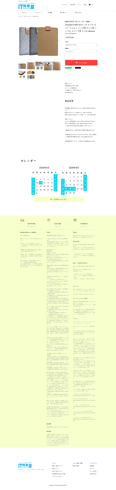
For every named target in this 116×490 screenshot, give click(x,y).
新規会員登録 (72, 4)
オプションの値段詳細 (70, 88)
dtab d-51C (35, 16)
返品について (68, 83)
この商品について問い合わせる (73, 90)
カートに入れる (83, 62)
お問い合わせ (78, 12)
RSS (74, 466)
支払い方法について (57, 471)
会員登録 (92, 466)
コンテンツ (37, 12)
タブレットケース (27, 16)
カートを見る (93, 471)
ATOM (77, 466)
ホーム (20, 16)
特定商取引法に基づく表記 (71, 85)
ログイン (79, 4)
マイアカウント (65, 4)
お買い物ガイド (63, 12)
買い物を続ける (69, 92)
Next (58, 40)
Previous (21, 40)
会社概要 (50, 12)
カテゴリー (24, 12)
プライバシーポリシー (57, 476)
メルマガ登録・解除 (78, 463)
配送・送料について (57, 466)
